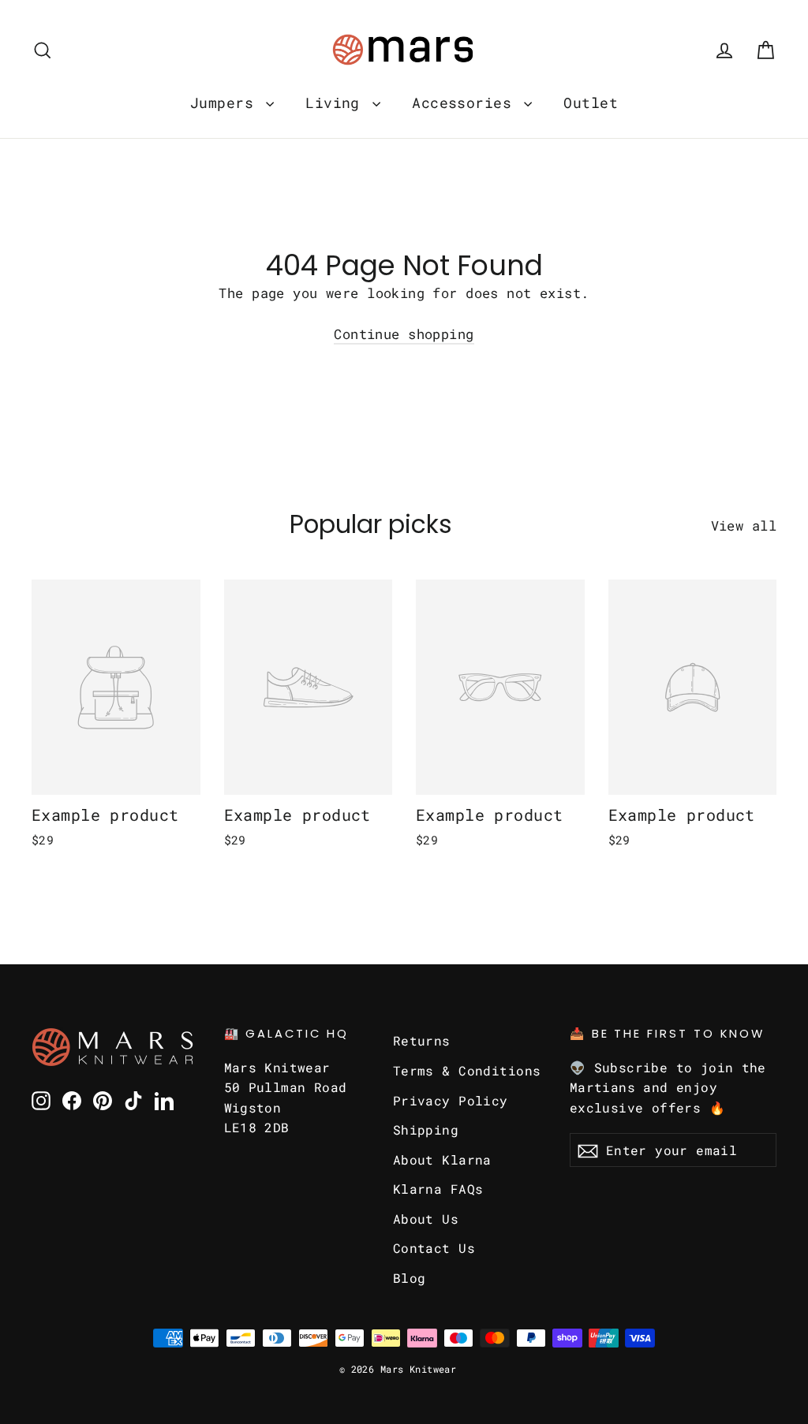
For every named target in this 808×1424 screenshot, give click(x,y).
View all (743, 525)
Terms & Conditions (467, 1070)
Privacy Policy (450, 1100)
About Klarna (442, 1159)
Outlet (590, 102)
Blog (409, 1277)
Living (336, 102)
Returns (422, 1040)
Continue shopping (403, 334)
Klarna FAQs (438, 1188)
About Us (425, 1218)
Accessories (466, 102)
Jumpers (226, 102)
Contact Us (434, 1247)
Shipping (425, 1129)
